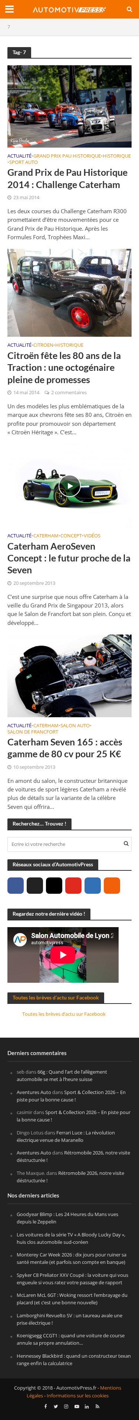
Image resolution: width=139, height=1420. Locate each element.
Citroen (43, 345)
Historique (117, 156)
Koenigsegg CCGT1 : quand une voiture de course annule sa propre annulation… (71, 1339)
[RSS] (112, 885)
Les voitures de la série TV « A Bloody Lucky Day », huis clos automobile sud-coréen (71, 1238)
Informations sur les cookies (78, 1396)
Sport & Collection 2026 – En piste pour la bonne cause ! (71, 1096)
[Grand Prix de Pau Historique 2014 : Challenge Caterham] (69, 105)
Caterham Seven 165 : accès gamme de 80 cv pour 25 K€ (64, 747)
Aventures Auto (34, 1092)
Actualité (19, 156)
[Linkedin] (93, 885)
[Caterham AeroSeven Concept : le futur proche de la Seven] (69, 485)
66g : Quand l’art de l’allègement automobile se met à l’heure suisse (62, 1075)
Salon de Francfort (32, 732)
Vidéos (92, 536)
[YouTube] (73, 885)
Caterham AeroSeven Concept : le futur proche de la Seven (68, 558)
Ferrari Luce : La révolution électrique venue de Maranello (66, 1136)
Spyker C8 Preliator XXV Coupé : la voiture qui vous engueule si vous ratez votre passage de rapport (72, 1279)
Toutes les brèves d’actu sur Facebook (56, 997)
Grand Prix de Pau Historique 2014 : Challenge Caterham (67, 178)
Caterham (46, 536)
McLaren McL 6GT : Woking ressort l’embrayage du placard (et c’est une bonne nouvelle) (72, 1299)
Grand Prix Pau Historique (67, 156)
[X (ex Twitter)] (35, 885)
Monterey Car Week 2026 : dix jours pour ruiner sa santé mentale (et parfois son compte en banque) (71, 1258)
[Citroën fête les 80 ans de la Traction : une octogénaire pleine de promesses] (69, 292)
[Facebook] (15, 885)
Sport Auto (23, 162)
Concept (71, 536)
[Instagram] (54, 885)
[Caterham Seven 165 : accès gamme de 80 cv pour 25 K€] (69, 675)
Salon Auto (75, 726)
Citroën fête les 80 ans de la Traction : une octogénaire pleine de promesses (64, 367)
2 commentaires (69, 392)
